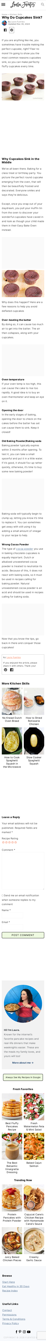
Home (4, 14)
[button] (11, 30)
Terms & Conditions (13, 1319)
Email (6, 922)
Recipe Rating (10, 838)
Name (6, 910)
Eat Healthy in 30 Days (15, 1286)
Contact (7, 1310)
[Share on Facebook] (5, 30)
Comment (8, 849)
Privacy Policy (10, 1323)
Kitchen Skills (16, 14)
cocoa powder (24, 548)
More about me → (23, 1062)
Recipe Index (10, 1290)
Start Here (8, 1282)
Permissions (9, 1314)
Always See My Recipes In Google (23, 1077)
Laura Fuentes (14, 657)
